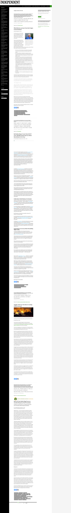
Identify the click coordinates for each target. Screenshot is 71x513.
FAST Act (27, 284)
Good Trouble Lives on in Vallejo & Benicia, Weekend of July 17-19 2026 (4, 40)
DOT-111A (27, 120)
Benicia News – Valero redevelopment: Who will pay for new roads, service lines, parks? (4, 36)
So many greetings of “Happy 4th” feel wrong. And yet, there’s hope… (4, 56)
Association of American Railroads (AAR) (20, 284)
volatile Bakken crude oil (21, 255)
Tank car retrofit (23, 498)
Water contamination (20, 17)
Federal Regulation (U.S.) (23, 385)
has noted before (19, 221)
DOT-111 (24, 120)
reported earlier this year (20, 168)
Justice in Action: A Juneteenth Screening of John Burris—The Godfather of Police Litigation (4, 63)
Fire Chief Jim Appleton (27, 114)
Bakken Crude (16, 384)
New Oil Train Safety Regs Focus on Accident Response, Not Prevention (23, 390)
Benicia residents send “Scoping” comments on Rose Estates (4, 28)
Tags (1, 92)
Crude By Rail (17, 14)
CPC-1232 (15, 120)
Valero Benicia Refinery (17, 16)
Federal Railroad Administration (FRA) (19, 285)
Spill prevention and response (18, 497)
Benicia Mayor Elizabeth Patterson (19, 114)
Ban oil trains (20, 384)
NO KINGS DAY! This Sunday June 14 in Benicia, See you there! (4, 76)
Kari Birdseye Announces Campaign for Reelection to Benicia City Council (4, 15)
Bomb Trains (23, 384)
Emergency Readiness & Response (26, 14)
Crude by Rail (28, 493)
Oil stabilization (21, 15)
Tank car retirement (28, 386)
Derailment (20, 14)
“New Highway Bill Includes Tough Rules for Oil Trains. (25, 217)
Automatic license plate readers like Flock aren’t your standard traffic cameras (4, 33)
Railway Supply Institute (18, 287)
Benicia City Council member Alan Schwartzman (20, 110)
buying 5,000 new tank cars (25, 223)
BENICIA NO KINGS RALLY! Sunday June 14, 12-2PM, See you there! (4, 73)
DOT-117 (27, 292)
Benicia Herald (20, 25)
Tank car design (23, 386)
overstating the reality (24, 218)
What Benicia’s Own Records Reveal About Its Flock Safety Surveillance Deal (4, 45)
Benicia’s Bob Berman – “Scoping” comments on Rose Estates (4, 19)
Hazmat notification (17, 495)
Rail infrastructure (29, 496)
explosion (19, 494)
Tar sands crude (19, 387)
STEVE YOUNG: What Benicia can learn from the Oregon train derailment (23, 20)
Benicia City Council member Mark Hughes (20, 112)
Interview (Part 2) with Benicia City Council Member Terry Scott (4, 12)
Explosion (15, 15)
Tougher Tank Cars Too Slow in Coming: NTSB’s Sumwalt (22, 296)
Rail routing (30, 15)
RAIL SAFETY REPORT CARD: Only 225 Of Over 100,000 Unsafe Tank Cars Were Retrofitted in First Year (23, 125)
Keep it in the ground (23, 495)
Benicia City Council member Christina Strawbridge (21, 111)
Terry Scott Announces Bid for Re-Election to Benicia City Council (4, 49)
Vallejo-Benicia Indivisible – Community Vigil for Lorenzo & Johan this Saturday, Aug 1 (4, 22)
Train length (24, 387)
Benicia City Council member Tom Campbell (20, 113)
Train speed (27, 387)
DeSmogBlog (19, 131)
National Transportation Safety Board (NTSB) (20, 286)
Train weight (31, 387)
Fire (27, 385)
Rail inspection (26, 15)
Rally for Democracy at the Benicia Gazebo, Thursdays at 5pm (4, 84)
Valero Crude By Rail (23, 16)
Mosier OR (16, 115)
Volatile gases (28, 16)
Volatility (15, 17)
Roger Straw (20, 23)
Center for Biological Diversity (21, 395)
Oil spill (18, 15)
